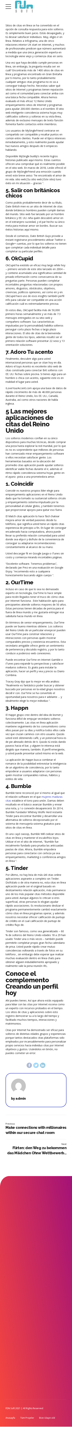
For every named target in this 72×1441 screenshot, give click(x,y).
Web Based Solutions (17, 1261)
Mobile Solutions (14, 1253)
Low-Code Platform (38, 1320)
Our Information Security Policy (44, 1337)
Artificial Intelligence (39, 1328)
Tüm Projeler (27, 1417)
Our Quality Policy (37, 1345)
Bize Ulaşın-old (47, 1417)
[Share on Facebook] (29, 1065)
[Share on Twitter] (36, 1065)
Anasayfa (10, 1417)
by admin (18, 1098)
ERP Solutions (13, 1269)
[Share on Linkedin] (42, 1065)
